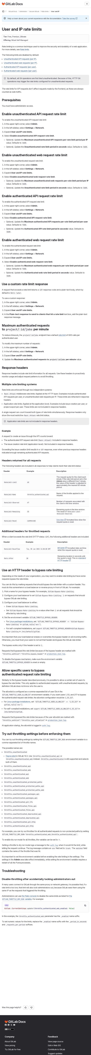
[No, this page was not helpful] (31, 1007)
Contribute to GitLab (56, 1049)
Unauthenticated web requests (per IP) (20, 63)
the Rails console (29, 896)
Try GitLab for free (12, 1049)
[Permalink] (22, 100)
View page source (55, 1041)
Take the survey (68, 18)
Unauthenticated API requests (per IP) (20, 59)
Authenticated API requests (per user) (20, 67)
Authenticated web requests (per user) (20, 71)
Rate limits (24, 49)
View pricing (10, 1045)
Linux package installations (21, 621)
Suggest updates (55, 1053)
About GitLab (10, 1041)
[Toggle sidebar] (3, 11)
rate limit (62, 335)
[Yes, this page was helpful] (25, 1007)
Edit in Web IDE (54, 1045)
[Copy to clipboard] (85, 905)
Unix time (60, 520)
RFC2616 (61, 548)
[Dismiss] (86, 18)
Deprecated (11, 756)
